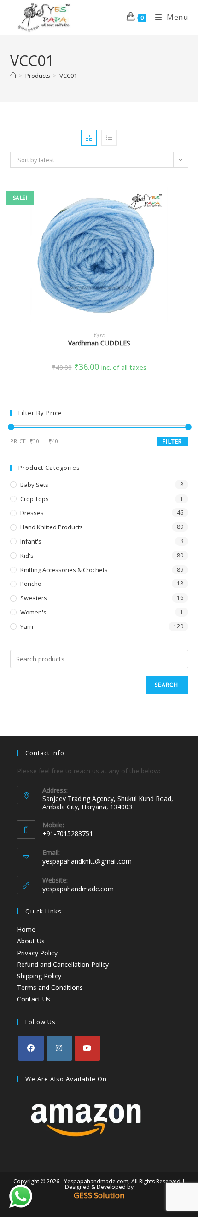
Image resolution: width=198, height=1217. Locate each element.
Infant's (30, 541)
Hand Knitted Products (51, 527)
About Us (31, 940)
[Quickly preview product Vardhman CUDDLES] (185, 201)
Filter (172, 441)
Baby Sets (34, 484)
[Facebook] (31, 1048)
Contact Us (33, 999)
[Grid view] (89, 138)
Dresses (32, 513)
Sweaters (33, 598)
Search (166, 685)
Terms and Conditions (50, 987)
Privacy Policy (37, 952)
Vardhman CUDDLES (99, 343)
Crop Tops (34, 499)
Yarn (99, 335)
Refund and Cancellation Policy (63, 964)
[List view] (109, 138)
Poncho (30, 583)
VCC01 (68, 75)
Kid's (27, 555)
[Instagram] (59, 1048)
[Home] (13, 75)
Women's (33, 612)
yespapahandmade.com (78, 888)
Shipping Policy (39, 975)
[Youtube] (87, 1048)
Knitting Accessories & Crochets (64, 570)
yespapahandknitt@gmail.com (87, 861)
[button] (185, 225)
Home (26, 929)
